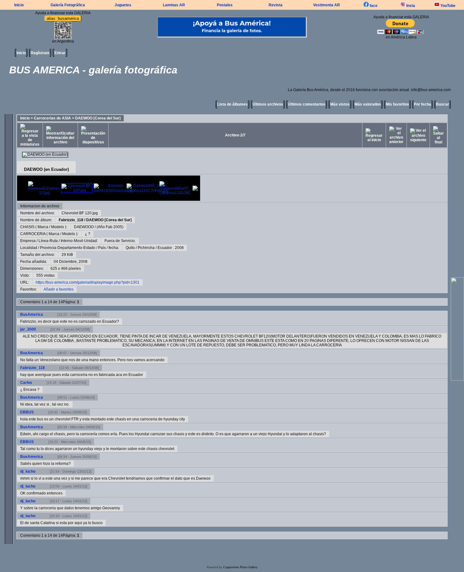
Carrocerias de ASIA (52, 118)
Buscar (442, 104)
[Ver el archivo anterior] (396, 135)
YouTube (447, 5)
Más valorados (367, 104)
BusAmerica (31, 314)
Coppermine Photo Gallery (240, 567)
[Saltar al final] (438, 135)
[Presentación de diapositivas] (93, 135)
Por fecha (422, 104)
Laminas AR (174, 5)
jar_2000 (28, 329)
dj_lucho (27, 471)
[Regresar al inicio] (374, 135)
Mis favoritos (397, 104)
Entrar (60, 53)
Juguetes (123, 5)
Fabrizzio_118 (71, 220)
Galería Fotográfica (68, 5)
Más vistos (340, 104)
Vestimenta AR (326, 5)
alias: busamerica (63, 18)
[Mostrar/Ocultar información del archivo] (60, 135)
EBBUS (27, 412)
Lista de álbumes (232, 104)
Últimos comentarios (306, 104)
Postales (225, 5)
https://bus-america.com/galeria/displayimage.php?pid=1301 (88, 282)
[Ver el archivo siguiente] (418, 135)
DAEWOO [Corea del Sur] (98, 118)
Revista (276, 5)
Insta (410, 5)
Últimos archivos (268, 104)
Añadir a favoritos (59, 289)
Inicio (19, 5)
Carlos (26, 382)
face (373, 5)
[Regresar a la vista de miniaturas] (30, 135)
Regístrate (40, 53)
